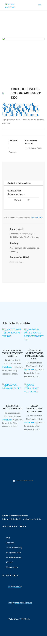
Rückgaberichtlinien (13, 552)
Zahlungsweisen (12, 567)
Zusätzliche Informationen (19, 183)
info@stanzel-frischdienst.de (20, 603)
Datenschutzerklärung (14, 548)
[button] (5, 331)
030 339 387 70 (15, 586)
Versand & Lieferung (14, 557)
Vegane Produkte (37, 217)
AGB (8, 538)
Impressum (10, 543)
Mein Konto (26, 108)
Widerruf (9, 562)
